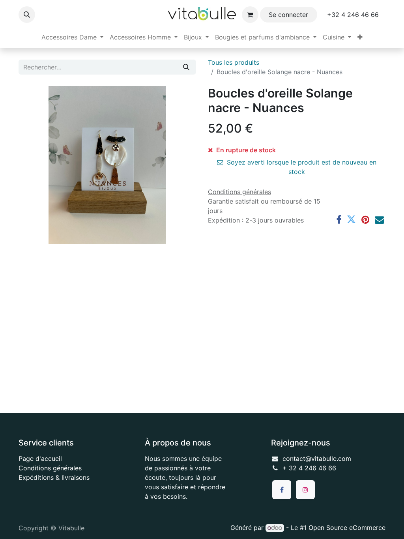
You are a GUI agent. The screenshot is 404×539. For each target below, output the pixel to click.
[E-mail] (379, 219)
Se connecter (288, 15)
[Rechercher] (186, 67)
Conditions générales (50, 468)
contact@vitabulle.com (316, 458)
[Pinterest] (365, 219)
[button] (27, 14)
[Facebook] (338, 219)
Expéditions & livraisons (54, 477)
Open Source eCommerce (347, 528)
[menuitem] (72, 37)
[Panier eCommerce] (250, 14)
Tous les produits (233, 62)
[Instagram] (305, 489)
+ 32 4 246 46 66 (309, 468)
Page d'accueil (40, 458)
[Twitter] (351, 219)
